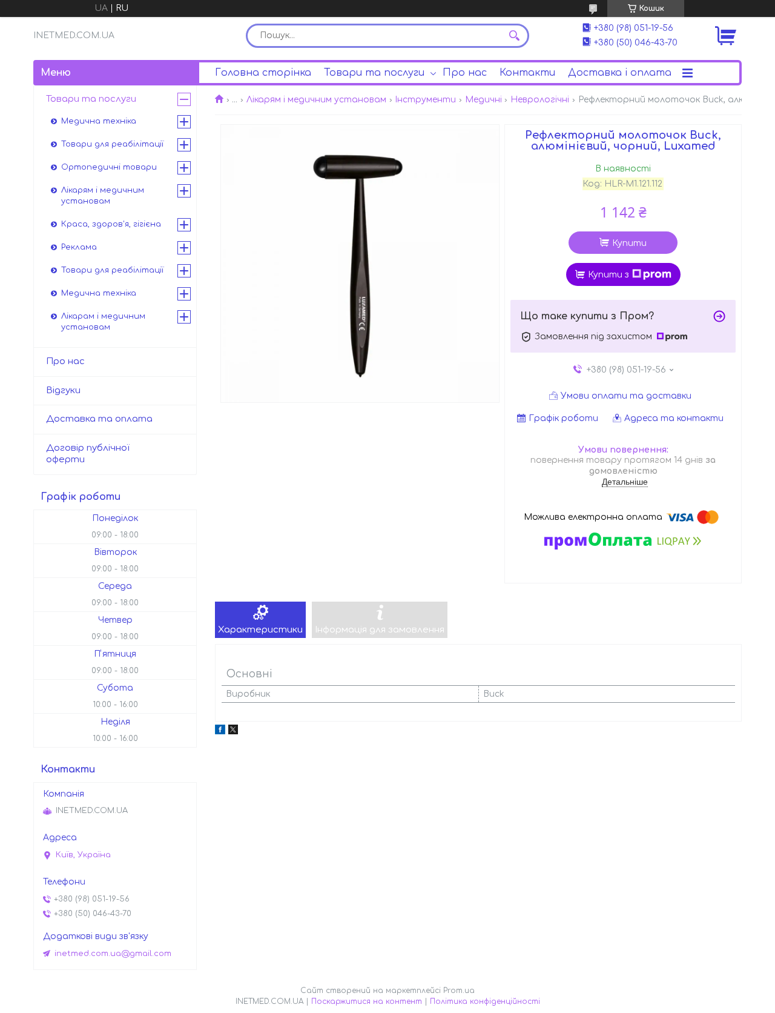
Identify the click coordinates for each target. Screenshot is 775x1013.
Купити (629, 243)
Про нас (465, 72)
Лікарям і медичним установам (316, 99)
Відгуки (63, 390)
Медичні (483, 99)
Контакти (527, 72)
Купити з (608, 274)
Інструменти (425, 99)
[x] (233, 731)
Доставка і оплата (619, 72)
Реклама (79, 247)
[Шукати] (514, 36)
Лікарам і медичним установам (103, 321)
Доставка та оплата (99, 419)
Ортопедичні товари (109, 167)
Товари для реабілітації (112, 144)
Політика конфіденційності (485, 1001)
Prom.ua (459, 990)
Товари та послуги (374, 72)
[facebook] (220, 731)
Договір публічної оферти (88, 454)
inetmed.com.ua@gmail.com (112, 953)
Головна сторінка (263, 72)
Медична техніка (98, 121)
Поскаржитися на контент (366, 1001)
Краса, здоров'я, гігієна (111, 224)
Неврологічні (539, 99)
